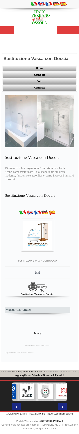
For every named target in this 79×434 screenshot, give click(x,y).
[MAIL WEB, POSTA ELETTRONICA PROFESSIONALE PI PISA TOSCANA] (58, 391)
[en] (41, 4)
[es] (63, 4)
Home (39, 68)
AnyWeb (10, 414)
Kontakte (39, 87)
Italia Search (66, 414)
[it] (34, 4)
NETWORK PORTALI (52, 421)
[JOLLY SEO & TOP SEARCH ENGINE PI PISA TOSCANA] (21, 391)
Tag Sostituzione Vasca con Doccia (19, 353)
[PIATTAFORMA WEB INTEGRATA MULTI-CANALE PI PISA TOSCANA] (40, 391)
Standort (39, 74)
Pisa (18, 414)
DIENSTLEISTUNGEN (19, 310)
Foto (39, 81)
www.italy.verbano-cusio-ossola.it (29, 371)
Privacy (37, 333)
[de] (56, 4)
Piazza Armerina (37, 414)
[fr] (48, 4)
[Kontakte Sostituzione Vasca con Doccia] (37, 272)
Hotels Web (53, 414)
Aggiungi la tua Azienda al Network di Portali (38, 375)
